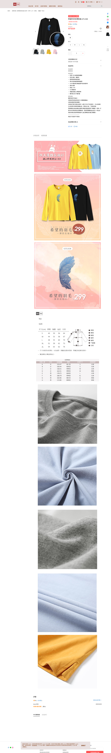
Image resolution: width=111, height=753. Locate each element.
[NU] (17, 4)
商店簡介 (42, 750)
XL (84, 44)
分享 (71, 126)
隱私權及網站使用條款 (44, 752)
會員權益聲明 (66, 752)
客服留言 (65, 750)
